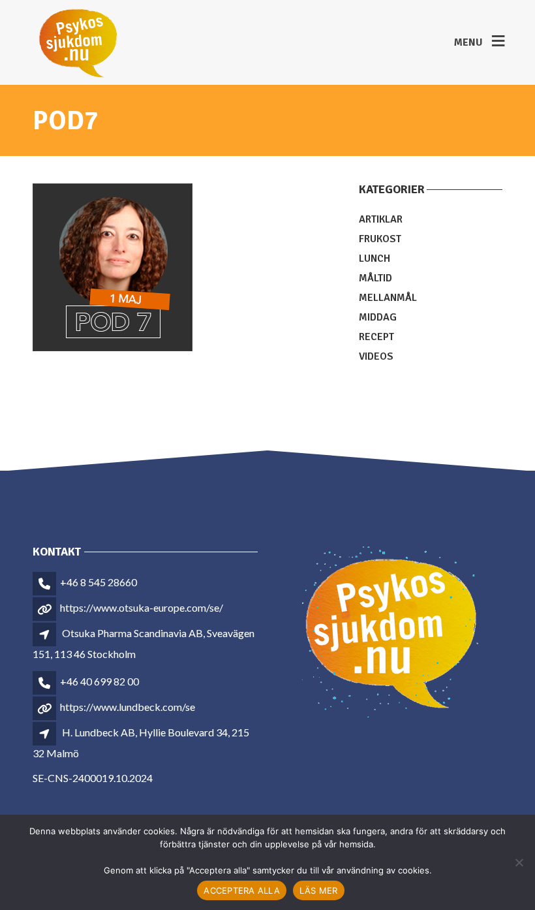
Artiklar (381, 219)
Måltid (375, 278)
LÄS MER (318, 890)
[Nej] (518, 862)
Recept (376, 336)
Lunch (374, 258)
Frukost (380, 238)
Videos (376, 356)
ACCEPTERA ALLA (242, 890)
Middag (378, 317)
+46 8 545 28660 (98, 582)
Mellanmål (388, 297)
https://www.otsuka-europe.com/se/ (141, 607)
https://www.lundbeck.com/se (127, 706)
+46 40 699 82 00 (99, 681)
